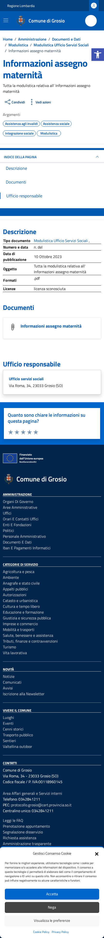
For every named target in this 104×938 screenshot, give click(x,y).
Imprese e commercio (20, 624)
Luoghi (8, 717)
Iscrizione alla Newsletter (24, 694)
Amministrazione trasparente (27, 843)
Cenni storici (13, 729)
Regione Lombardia (21, 5)
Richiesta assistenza (19, 838)
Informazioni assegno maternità (51, 326)
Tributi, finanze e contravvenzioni (30, 641)
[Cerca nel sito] (91, 21)
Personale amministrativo (24, 536)
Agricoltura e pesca (18, 571)
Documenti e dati (17, 542)
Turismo (9, 647)
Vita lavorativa (15, 653)
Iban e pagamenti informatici (27, 548)
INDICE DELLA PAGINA (20, 156)
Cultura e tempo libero (21, 606)
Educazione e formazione (23, 612)
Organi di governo (18, 501)
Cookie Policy (41, 932)
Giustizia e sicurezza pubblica (27, 618)
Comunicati (12, 682)
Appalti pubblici (15, 589)
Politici (8, 530)
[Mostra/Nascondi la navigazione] (6, 20)
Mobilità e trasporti (18, 629)
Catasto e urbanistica (20, 600)
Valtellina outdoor (17, 746)
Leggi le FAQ (13, 820)
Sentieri (9, 741)
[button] (97, 54)
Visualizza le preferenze (52, 920)
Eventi (8, 723)
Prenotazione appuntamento (26, 826)
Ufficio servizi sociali (26, 379)
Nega (52, 907)
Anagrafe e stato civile (21, 583)
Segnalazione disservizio (23, 832)
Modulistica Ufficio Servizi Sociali (61, 240)
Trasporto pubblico (18, 735)
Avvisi (8, 688)
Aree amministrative (20, 507)
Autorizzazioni (14, 595)
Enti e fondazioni (17, 525)
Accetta (52, 894)
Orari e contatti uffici (20, 519)
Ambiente (11, 577)
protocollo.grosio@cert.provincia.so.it (41, 805)
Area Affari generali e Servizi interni (32, 793)
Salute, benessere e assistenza (28, 635)
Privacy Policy (60, 932)
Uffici (7, 513)
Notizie (9, 676)
